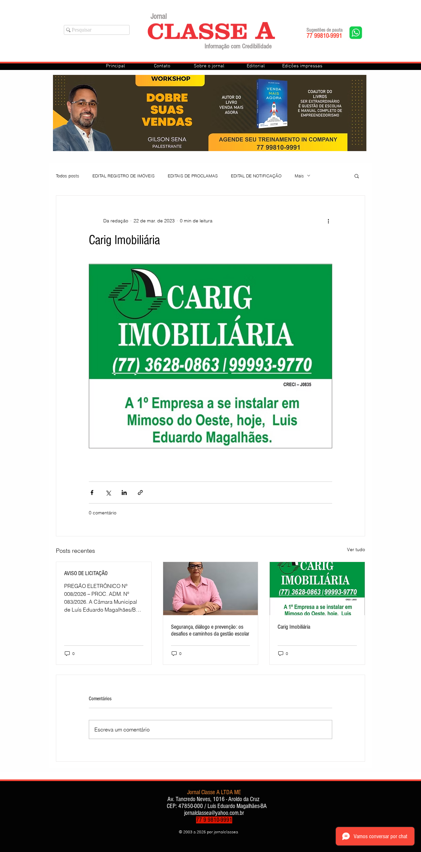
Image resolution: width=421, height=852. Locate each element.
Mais (299, 175)
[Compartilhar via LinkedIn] (124, 492)
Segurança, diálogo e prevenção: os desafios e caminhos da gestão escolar (210, 630)
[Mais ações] (328, 221)
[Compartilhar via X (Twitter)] (108, 492)
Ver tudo (356, 549)
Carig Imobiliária (294, 626)
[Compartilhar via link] (140, 492)
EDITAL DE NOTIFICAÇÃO (256, 175)
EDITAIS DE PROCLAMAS (193, 175)
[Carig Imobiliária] (317, 588)
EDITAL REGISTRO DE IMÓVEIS (123, 175)
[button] (357, 175)
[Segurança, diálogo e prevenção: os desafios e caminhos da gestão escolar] (210, 588)
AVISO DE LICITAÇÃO (86, 573)
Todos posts (67, 175)
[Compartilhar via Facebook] (92, 492)
